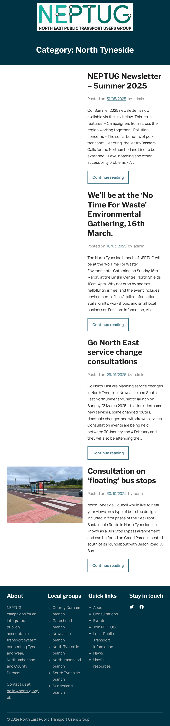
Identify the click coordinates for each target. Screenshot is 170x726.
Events (99, 620)
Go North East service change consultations (114, 352)
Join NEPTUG (104, 626)
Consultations (105, 613)
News (98, 653)
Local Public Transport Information (103, 640)
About (98, 607)
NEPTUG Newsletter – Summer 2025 (124, 81)
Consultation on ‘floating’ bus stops (121, 476)
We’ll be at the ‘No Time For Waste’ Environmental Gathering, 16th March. (120, 214)
